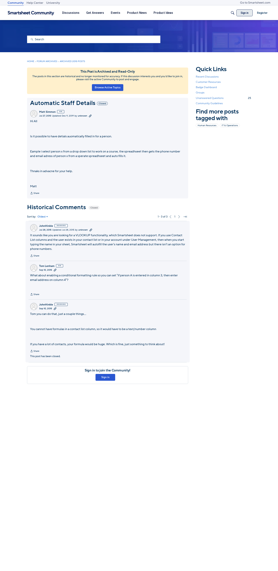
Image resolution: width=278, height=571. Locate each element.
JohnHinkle (46, 226)
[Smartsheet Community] (31, 13)
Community (16, 3)
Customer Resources (208, 82)
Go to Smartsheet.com (255, 3)
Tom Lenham (46, 266)
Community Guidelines (209, 103)
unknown (82, 115)
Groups (200, 93)
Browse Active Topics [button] (107, 87)
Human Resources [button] (207, 125)
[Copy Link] (90, 115)
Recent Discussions (207, 76)
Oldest (41, 217)
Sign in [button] (105, 377)
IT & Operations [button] (230, 125)
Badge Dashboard (206, 87)
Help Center (34, 3)
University (53, 3)
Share (34, 193)
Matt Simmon (47, 112)
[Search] (232, 12)
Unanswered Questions (223, 98)
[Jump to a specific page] (185, 217)
